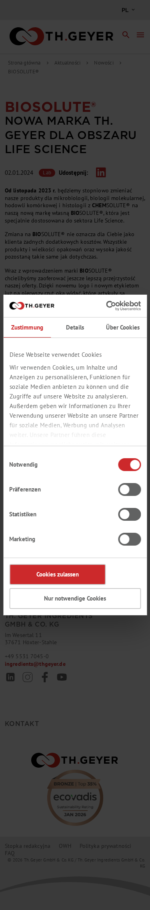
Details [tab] (75, 327)
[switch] (129, 489)
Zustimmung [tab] (27, 327)
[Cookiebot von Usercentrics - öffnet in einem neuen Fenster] (107, 306)
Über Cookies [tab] (123, 327)
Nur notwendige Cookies (75, 598)
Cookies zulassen (57, 574)
